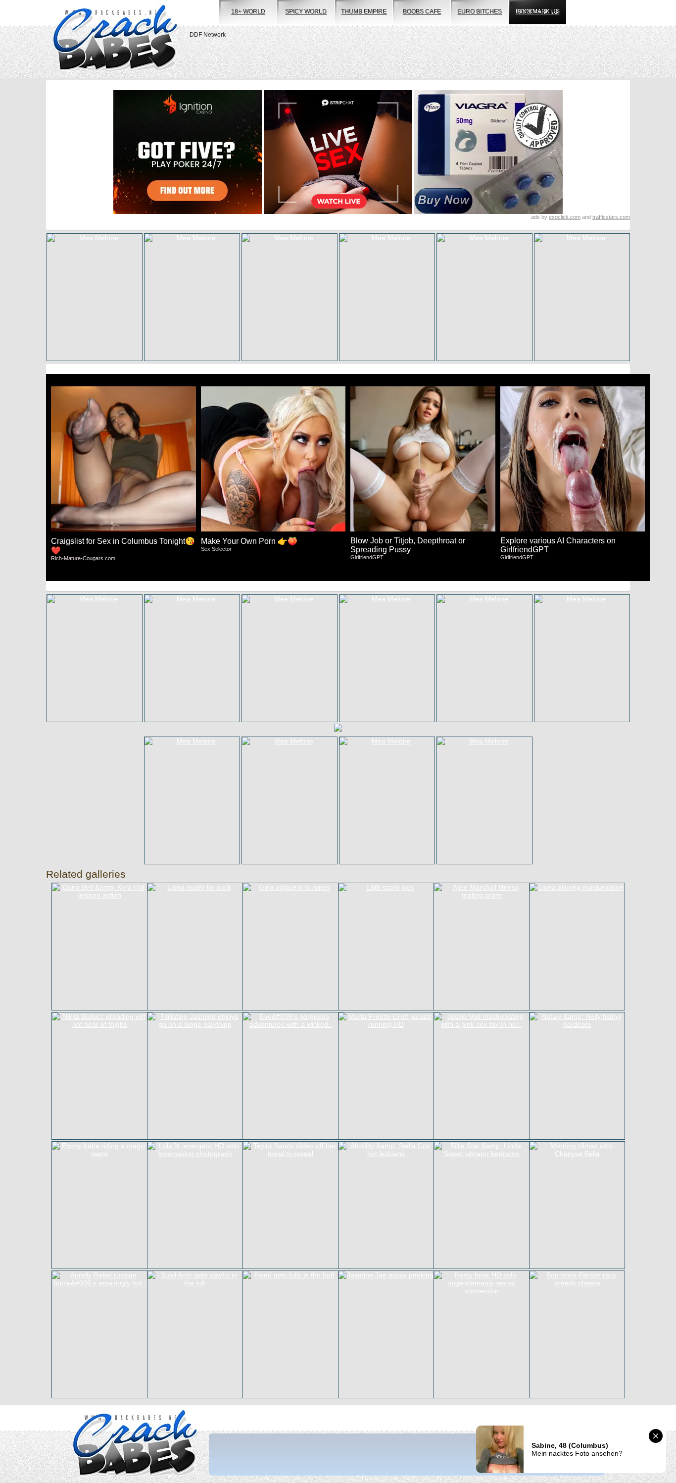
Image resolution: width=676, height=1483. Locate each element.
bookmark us (538, 11)
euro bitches (479, 11)
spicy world (306, 11)
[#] (134, 1444)
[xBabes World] (115, 39)
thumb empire (363, 11)
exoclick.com (564, 217)
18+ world (248, 11)
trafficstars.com (611, 217)
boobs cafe (422, 11)
